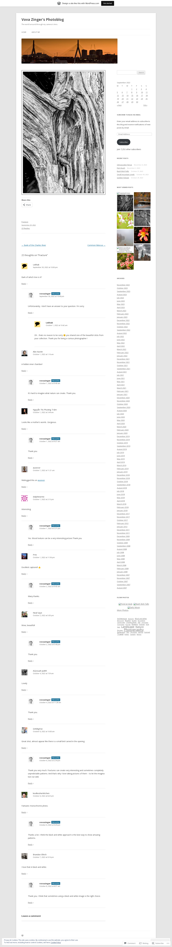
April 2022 (121, 346)
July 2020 (120, 414)
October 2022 (122, 327)
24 (142, 99)
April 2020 (121, 423)
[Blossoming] (125, 220)
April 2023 (121, 307)
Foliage (142, 624)
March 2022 (121, 349)
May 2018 (121, 497)
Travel (120, 634)
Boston (128, 620)
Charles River (131, 622)
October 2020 (122, 404)
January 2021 (122, 394)
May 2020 (121, 420)
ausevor (36, 467)
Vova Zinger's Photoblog (43, 19)
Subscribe (123, 142)
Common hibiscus (96, 245)
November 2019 (123, 439)
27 (123, 102)
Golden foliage (123, 177)
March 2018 (121, 504)
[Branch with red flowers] (125, 261)
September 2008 (123, 546)
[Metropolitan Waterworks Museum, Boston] (125, 249)
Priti (35, 554)
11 (147, 92)
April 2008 (121, 562)
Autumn (131, 619)
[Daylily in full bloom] (142, 235)
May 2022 (121, 343)
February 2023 (122, 314)
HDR (147, 624)
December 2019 (123, 436)
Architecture (122, 618)
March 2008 (121, 565)
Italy (118, 627)
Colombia (120, 624)
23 (137, 99)
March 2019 (121, 465)
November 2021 (123, 362)
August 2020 (122, 410)
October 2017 (122, 520)
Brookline (141, 621)
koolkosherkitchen (41, 793)
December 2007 (123, 575)
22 (132, 99)
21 (127, 99)
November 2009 (123, 539)
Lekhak (36, 264)
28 (127, 102)
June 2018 (121, 494)
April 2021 (121, 385)
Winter (139, 634)
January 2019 (122, 472)
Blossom (120, 621)
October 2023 (122, 288)
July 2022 (120, 336)
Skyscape (133, 632)
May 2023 (121, 304)
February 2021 (122, 391)
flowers (135, 624)
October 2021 (122, 365)
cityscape (144, 622)
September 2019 (123, 446)
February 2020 (122, 430)
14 (127, 95)
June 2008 (121, 555)
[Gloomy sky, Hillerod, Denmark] (142, 252)
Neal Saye (37, 612)
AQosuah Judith (40, 670)
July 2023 (120, 298)
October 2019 (122, 443)
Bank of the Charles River (34, 245)
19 (118, 99)
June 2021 (121, 378)
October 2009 (122, 543)
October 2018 (122, 481)
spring (140, 632)
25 (147, 99)
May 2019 (121, 459)
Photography (134, 629)
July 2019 (120, 452)
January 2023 (122, 317)
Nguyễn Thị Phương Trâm (45, 409)
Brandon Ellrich (39, 854)
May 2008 (121, 559)
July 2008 (120, 552)
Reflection (121, 632)
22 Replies (26, 228)
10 (142, 92)
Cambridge (121, 622)
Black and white (141, 619)
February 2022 (122, 352)
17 (142, 95)
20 (123, 99)
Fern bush (121, 168)
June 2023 (121, 301)
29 (132, 102)
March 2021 (121, 388)
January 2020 (122, 433)
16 (137, 95)
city (139, 622)
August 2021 (122, 372)
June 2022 (121, 339)
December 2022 (123, 320)
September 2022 (123, 330)
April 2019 (121, 462)
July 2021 (120, 375)
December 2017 (123, 514)
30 (137, 102)
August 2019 (122, 449)
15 (132, 95)
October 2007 (122, 581)
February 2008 (122, 568)
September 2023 (123, 291)
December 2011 (123, 530)
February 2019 (122, 468)
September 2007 (123, 584)
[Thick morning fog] (125, 238)
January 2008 (122, 572)
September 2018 (123, 485)
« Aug (119, 105)
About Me (36, 32)
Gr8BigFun (38, 728)
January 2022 (122, 356)
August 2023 (122, 294)
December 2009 (123, 536)
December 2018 (123, 475)
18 (147, 95)
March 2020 (121, 426)
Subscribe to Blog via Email (129, 115)
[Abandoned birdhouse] (125, 203)
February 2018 (122, 507)
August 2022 (122, 333)
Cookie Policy (56, 942)
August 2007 (122, 588)
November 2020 (123, 401)
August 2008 (122, 549)
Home (24, 32)
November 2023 (123, 285)
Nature (139, 626)
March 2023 (121, 310)
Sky (127, 632)
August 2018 (122, 488)
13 (123, 95)
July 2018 (120, 491)
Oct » (145, 105)
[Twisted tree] (123, 193)
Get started (107, 3)
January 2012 (122, 526)
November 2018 (123, 478)
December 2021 (123, 359)
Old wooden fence (124, 165)
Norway (120, 630)
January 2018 (122, 510)
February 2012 (122, 523)
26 (118, 102)
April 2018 (121, 501)
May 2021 (121, 381)
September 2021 (123, 368)
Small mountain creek (126, 174)
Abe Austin (38, 351)
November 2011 (123, 533)
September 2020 (123, 407)
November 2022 (123, 323)
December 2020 (123, 397)
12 (118, 95)
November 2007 (123, 578)
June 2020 (121, 417)
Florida (127, 624)
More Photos (122, 610)
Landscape (127, 626)
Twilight (133, 634)
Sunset (147, 632)
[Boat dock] (142, 200)
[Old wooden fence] (142, 218)
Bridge (134, 621)
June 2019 (121, 455)
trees (127, 634)
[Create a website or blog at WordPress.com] (22, 936)
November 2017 (123, 517)
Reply (24, 283)
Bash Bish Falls (123, 171)
